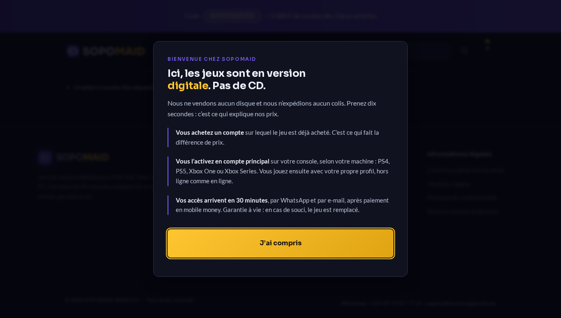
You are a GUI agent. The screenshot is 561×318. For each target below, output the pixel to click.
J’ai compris (281, 243)
